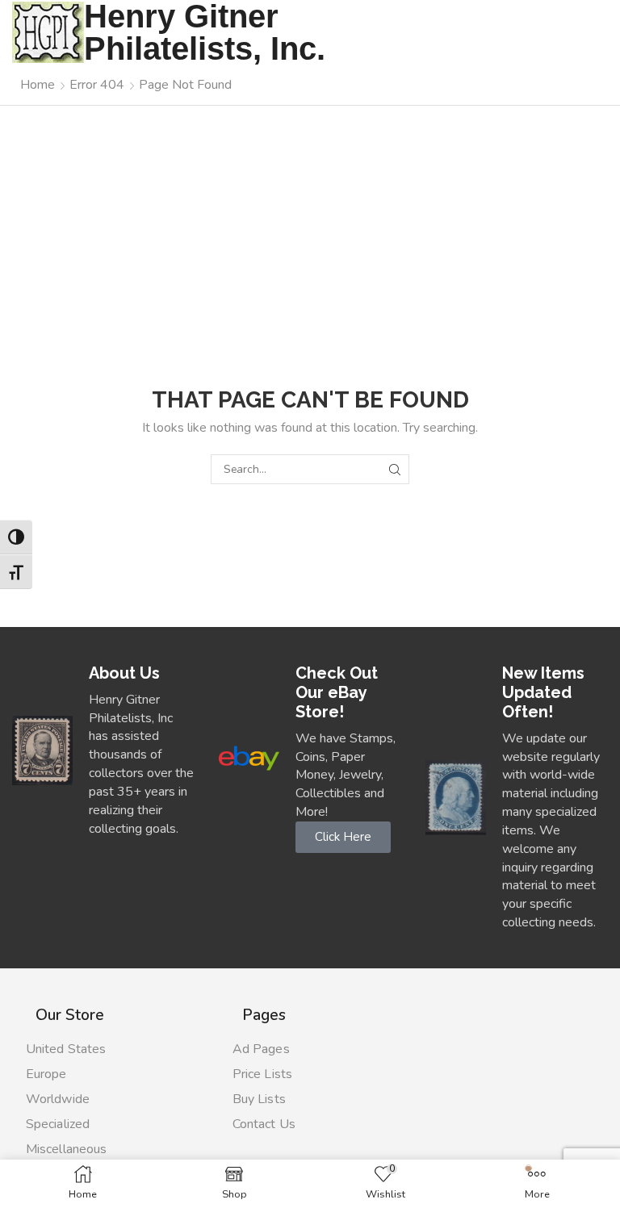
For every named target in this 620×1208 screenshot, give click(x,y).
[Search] (394, 469)
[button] (343, 837)
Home (37, 85)
